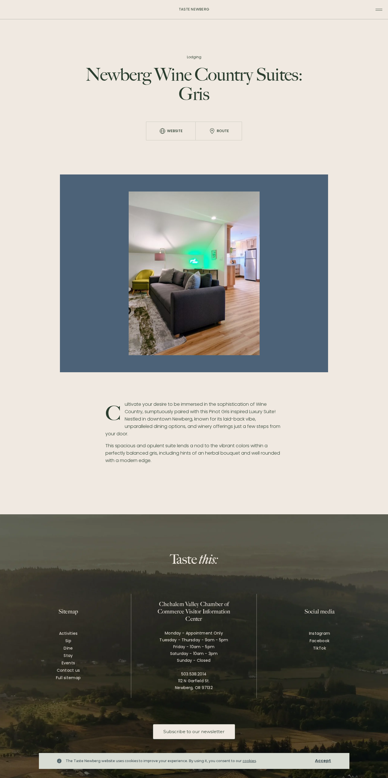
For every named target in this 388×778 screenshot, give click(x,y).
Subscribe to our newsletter (194, 731)
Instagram (319, 633)
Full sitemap (68, 678)
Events (68, 663)
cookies (249, 761)
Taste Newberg (194, 9)
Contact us (68, 670)
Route (223, 131)
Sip (68, 641)
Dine (68, 648)
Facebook (319, 641)
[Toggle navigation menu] (379, 10)
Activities (68, 633)
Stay (68, 655)
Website (175, 131)
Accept (323, 760)
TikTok (319, 648)
